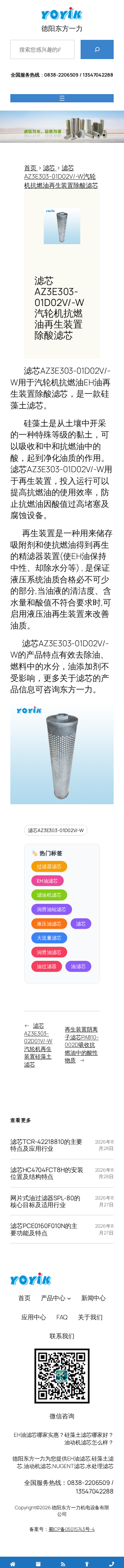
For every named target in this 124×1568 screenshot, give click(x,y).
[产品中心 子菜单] (69, 1298)
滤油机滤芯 (49, 894)
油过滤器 (46, 966)
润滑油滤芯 (49, 952)
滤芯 (81, 923)
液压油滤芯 (49, 923)
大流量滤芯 (49, 937)
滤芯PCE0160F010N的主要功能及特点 (43, 1229)
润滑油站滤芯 (51, 909)
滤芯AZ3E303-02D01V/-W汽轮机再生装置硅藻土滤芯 (38, 1045)
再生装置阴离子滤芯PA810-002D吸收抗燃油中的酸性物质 (82, 1044)
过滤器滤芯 (49, 866)
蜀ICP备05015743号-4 (72, 1529)
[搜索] (97, 49)
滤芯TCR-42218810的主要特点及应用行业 (46, 1145)
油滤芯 (78, 966)
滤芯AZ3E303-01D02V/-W (56, 830)
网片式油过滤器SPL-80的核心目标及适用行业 (45, 1201)
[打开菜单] (62, 98)
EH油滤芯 (47, 880)
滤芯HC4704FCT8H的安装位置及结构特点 (46, 1173)
